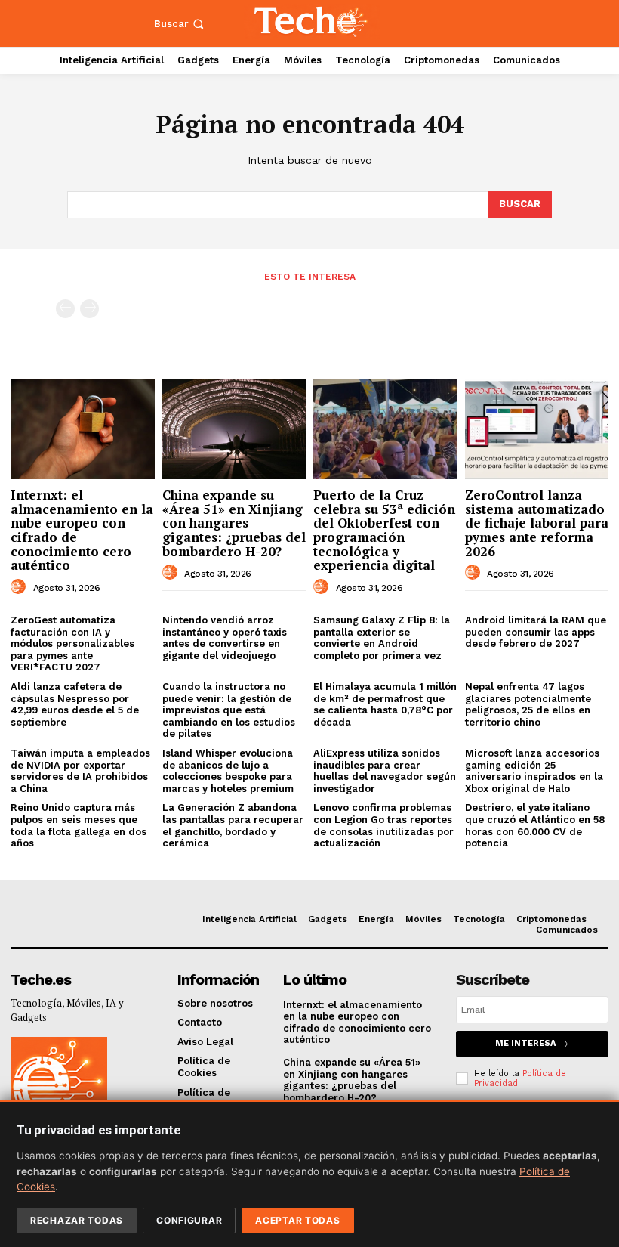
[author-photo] (20, 587)
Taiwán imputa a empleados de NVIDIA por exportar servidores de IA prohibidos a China (80, 770)
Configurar (189, 1220)
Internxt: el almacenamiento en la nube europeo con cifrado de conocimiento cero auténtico (82, 530)
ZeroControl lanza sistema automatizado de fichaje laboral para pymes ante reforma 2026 (536, 523)
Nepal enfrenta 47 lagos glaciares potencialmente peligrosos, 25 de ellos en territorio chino (528, 704)
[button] (180, 24)
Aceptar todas (297, 1220)
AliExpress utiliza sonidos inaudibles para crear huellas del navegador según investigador (384, 770)
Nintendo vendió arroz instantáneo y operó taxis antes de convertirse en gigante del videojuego (224, 637)
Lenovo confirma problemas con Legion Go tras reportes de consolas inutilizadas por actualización (383, 825)
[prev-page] (65, 308)
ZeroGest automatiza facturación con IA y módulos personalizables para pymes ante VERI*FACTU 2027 (72, 643)
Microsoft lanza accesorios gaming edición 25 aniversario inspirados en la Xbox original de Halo (534, 770)
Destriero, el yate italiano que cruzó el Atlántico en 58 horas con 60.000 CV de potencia (535, 825)
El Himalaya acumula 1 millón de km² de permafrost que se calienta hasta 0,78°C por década (385, 704)
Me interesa (525, 1043)
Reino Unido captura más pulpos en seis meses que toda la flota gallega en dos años (78, 825)
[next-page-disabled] (89, 308)
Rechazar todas (76, 1220)
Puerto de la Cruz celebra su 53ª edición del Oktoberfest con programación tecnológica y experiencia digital (384, 530)
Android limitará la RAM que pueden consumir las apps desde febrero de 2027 (535, 631)
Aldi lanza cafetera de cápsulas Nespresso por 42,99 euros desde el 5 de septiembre (75, 704)
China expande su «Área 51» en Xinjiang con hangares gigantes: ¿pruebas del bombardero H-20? (234, 523)
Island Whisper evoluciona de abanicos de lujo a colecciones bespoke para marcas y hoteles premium (228, 770)
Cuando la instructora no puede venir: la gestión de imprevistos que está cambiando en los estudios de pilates (228, 710)
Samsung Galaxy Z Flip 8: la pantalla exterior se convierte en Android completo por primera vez (381, 637)
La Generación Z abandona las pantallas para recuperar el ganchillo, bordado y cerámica (232, 825)
